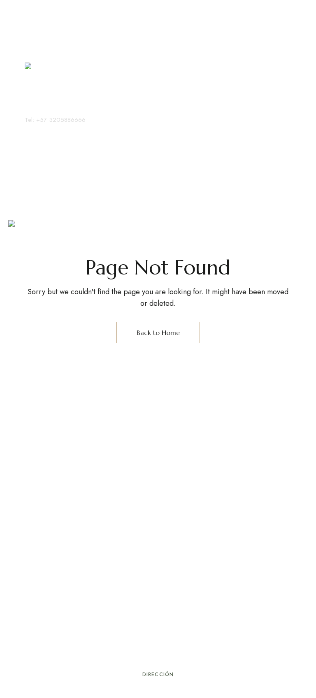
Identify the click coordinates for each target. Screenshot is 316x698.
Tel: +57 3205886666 (55, 119)
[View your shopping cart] (34, 143)
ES (28, 130)
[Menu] (32, 22)
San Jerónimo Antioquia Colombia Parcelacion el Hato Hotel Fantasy (158, 692)
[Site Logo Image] (51, 89)
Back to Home (158, 332)
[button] (46, 160)
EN (40, 130)
